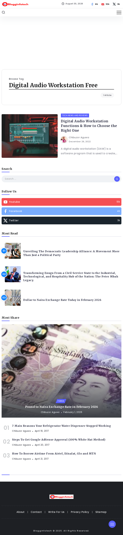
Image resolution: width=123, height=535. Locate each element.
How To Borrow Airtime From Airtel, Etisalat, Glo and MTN (54, 453)
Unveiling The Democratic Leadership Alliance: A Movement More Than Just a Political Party (71, 253)
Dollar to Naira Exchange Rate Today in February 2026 (62, 299)
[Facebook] (94, 4)
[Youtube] (105, 4)
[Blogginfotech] (15, 4)
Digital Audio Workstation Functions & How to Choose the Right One (89, 126)
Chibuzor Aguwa (79, 137)
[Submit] (117, 179)
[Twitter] (116, 4)
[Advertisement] (61, 40)
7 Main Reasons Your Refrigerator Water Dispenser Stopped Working (61, 425)
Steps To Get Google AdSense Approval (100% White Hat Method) (58, 439)
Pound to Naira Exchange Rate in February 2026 (61, 407)
